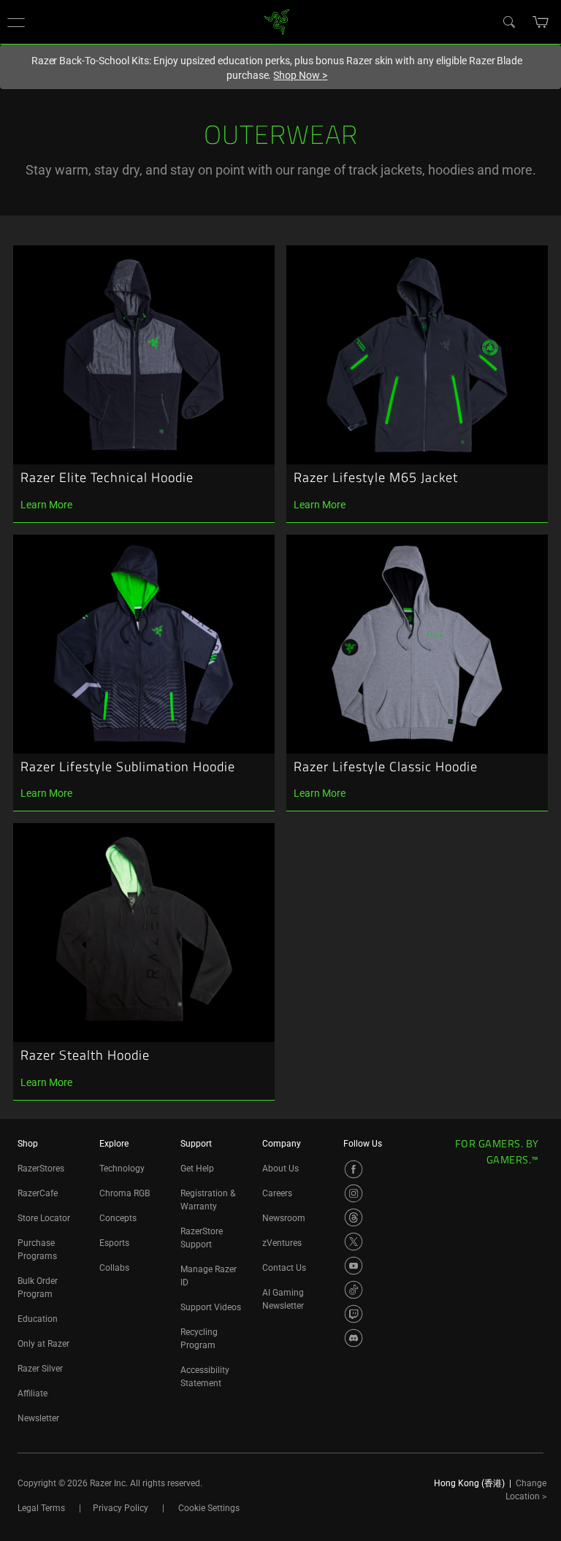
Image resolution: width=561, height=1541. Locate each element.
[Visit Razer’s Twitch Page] (353, 1314)
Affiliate (32, 1393)
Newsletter (38, 1418)
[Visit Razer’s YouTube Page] (353, 1265)
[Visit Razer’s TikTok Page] (353, 1290)
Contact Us (284, 1268)
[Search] (508, 21)
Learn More (46, 505)
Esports (114, 1243)
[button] (16, 22)
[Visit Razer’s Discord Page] (353, 1338)
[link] (277, 21)
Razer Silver (40, 1369)
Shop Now (300, 75)
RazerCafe (38, 1193)
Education (38, 1319)
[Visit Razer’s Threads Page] (353, 1217)
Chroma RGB (124, 1193)
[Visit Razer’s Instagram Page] (353, 1193)
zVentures (282, 1243)
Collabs (114, 1268)
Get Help (197, 1168)
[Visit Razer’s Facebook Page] (353, 1169)
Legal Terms (41, 1508)
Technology (122, 1168)
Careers (277, 1193)
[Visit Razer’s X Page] (353, 1241)
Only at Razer (43, 1344)
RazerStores (41, 1168)
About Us (280, 1168)
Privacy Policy (120, 1508)
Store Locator (44, 1218)
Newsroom (283, 1218)
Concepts (118, 1218)
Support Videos (210, 1307)
